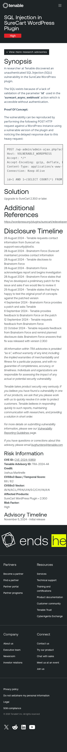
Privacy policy (10, 689)
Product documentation (50, 597)
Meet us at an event (48, 662)
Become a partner (13, 573)
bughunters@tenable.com (47, 444)
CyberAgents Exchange (50, 616)
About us (8, 643)
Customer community (49, 603)
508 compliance (12, 708)
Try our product (45, 650)
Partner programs (13, 593)
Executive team (11, 650)
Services (41, 573)
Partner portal (11, 586)
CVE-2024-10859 (25, 459)
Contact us (43, 643)
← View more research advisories (26, 51)
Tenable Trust (44, 610)
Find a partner (11, 580)
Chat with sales (45, 656)
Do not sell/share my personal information (26, 695)
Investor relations (12, 662)
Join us (40, 669)
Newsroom (9, 656)
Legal (6, 702)
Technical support (47, 580)
